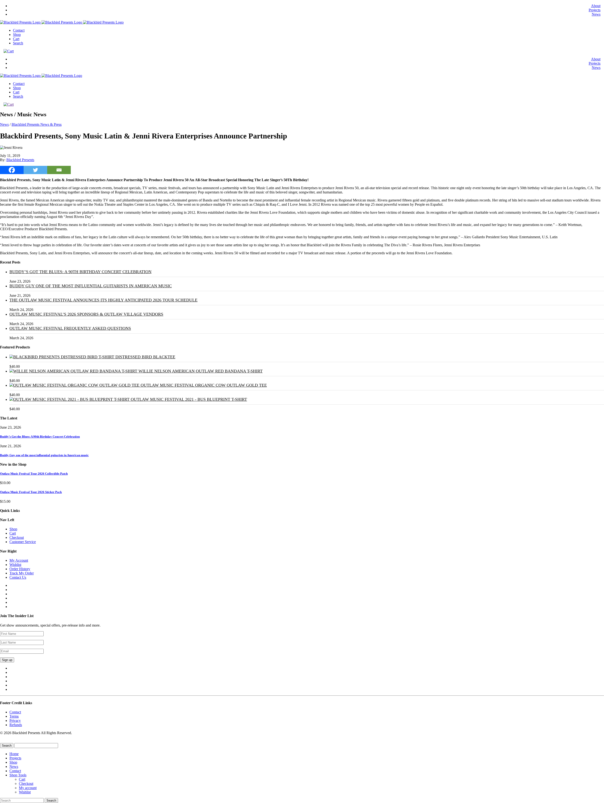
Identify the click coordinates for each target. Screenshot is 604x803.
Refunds (15, 725)
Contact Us (17, 577)
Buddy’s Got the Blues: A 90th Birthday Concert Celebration (80, 271)
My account (28, 788)
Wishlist (15, 565)
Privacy (15, 721)
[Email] (59, 170)
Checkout (16, 537)
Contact (19, 30)
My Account (18, 560)
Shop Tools (17, 775)
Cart (16, 39)
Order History (19, 569)
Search (18, 43)
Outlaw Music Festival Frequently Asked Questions (70, 328)
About (595, 6)
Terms (14, 716)
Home (14, 754)
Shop (17, 35)
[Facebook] (12, 170)
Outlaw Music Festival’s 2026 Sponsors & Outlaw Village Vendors (86, 314)
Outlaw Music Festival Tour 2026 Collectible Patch (34, 473)
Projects (594, 10)
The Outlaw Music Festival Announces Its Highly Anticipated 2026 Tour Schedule (103, 300)
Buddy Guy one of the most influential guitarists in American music (90, 286)
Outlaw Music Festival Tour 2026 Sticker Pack (31, 492)
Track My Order (21, 573)
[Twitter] (35, 170)
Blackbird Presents (20, 160)
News (596, 14)
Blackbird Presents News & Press (37, 124)
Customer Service (22, 542)
